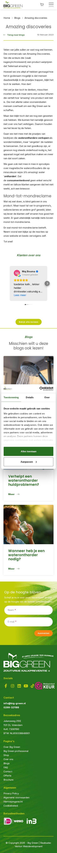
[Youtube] (25, 686)
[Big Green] (12, 4)
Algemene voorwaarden (16, 797)
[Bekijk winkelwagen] (42, 5)
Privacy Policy (11, 793)
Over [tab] (47, 397)
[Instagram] (12, 686)
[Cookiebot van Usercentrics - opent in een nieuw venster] (40, 389)
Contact (7, 771)
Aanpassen (27, 461)
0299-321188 (11, 707)
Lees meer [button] (20, 295)
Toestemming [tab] (11, 397)
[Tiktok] (32, 686)
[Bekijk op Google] (17, 273)
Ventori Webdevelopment (28, 846)
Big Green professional (15, 751)
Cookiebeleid (10, 805)
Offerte (7, 775)
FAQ (5, 767)
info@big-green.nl (14, 703)
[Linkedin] (19, 686)
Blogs (6, 763)
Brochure (8, 779)
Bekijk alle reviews (28, 322)
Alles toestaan (28, 451)
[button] (9, 283)
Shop (6, 755)
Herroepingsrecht (13, 801)
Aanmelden (43, 633)
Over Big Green (11, 746)
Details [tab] (30, 397)
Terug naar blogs (16, 35)
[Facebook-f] (5, 686)
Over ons (8, 759)
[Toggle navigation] (51, 5)
